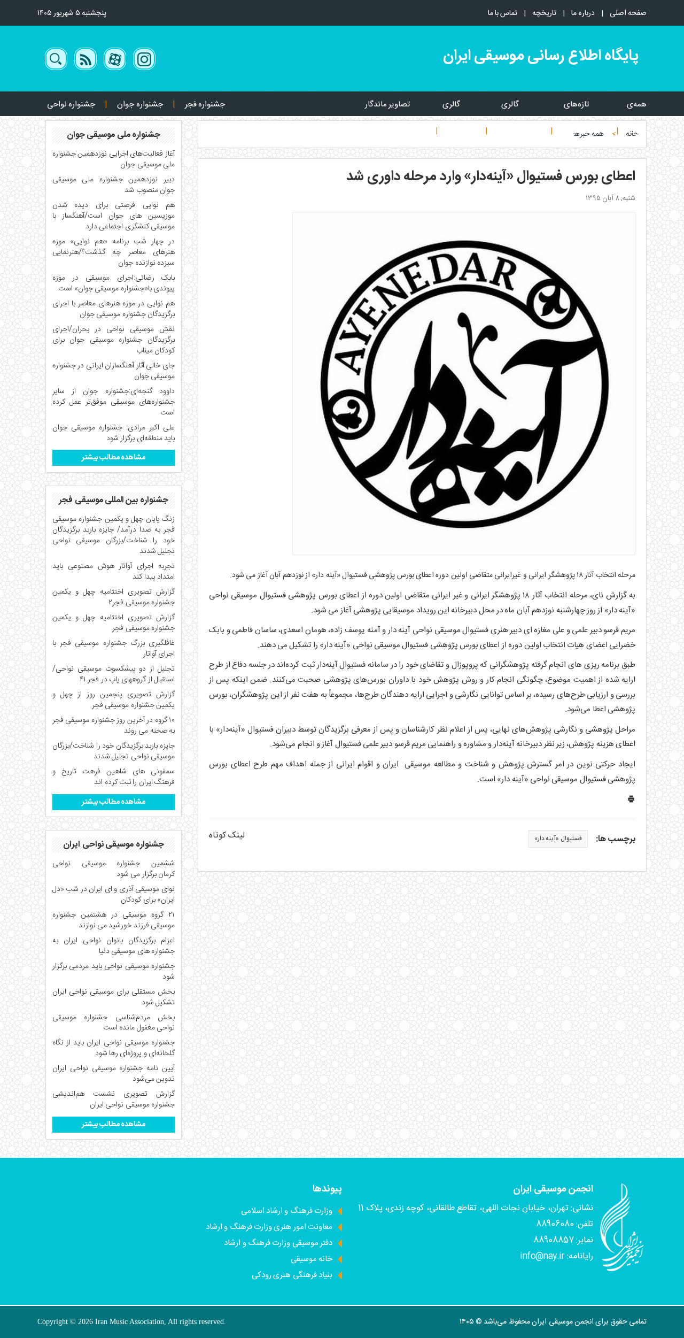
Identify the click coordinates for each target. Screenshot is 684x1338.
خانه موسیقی (311, 1259)
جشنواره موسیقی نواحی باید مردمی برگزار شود (113, 971)
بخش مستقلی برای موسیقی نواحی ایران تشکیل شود (113, 997)
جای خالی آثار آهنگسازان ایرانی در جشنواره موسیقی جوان (113, 371)
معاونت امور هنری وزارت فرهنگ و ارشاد (269, 1227)
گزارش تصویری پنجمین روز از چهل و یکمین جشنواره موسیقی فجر (113, 700)
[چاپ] (631, 801)
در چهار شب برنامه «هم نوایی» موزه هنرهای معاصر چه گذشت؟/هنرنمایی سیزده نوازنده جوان (113, 252)
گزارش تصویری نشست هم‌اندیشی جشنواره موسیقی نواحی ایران (113, 1099)
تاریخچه (544, 13)
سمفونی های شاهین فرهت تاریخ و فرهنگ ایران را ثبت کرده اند (113, 777)
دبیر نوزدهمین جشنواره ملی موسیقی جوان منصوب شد (113, 185)
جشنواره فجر (205, 104)
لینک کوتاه (227, 835)
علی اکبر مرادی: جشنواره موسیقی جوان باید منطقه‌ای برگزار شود (113, 433)
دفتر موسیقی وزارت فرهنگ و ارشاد (278, 1243)
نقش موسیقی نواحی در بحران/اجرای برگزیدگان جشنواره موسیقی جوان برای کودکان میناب (113, 340)
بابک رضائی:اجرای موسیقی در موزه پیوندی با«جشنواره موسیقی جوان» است (113, 283)
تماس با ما (503, 13)
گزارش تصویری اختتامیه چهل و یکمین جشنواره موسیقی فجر (113, 623)
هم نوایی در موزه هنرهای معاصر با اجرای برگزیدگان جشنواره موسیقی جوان (113, 309)
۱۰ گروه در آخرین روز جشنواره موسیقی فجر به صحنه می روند (113, 725)
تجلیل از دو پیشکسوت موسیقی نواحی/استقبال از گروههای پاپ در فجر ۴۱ (113, 674)
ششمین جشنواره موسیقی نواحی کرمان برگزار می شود (113, 869)
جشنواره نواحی (71, 104)
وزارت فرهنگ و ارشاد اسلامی (286, 1211)
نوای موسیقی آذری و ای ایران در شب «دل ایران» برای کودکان (113, 894)
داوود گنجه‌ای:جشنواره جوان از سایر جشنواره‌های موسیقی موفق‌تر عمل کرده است (113, 402)
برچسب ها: (615, 840)
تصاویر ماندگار (387, 104)
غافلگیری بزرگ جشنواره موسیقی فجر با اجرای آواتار (113, 648)
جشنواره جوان (139, 104)
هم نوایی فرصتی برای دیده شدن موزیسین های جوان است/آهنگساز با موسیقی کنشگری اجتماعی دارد (113, 216)
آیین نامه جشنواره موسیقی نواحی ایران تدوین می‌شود (113, 1074)
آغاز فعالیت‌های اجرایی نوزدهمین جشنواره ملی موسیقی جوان (113, 159)
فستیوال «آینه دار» (558, 838)
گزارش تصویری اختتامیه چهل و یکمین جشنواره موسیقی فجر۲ (113, 597)
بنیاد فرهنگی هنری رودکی (292, 1275)
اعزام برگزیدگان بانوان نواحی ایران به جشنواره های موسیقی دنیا (113, 946)
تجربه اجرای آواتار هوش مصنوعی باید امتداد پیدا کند (113, 571)
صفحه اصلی (628, 13)
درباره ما (582, 13)
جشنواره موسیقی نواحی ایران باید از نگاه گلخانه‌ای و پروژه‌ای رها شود (113, 1048)
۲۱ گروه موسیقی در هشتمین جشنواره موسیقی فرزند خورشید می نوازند (113, 920)
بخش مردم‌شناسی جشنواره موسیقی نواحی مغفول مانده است (113, 1023)
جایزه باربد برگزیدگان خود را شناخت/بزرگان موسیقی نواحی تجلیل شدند (113, 751)
